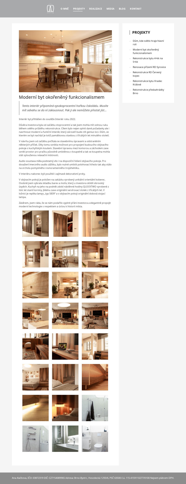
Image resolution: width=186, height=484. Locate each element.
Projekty (79, 8)
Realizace (95, 8)
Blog (122, 8)
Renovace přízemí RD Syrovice (149, 67)
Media (111, 8)
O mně (65, 8)
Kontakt (135, 8)
